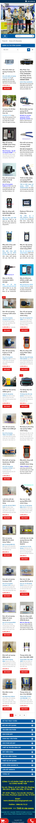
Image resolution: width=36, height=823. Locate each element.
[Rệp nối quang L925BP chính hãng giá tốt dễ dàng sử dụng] (9, 134)
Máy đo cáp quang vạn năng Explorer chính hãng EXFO (26, 246)
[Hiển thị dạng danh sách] (32, 49)
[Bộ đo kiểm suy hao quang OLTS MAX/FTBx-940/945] (27, 101)
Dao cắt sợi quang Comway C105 (8, 580)
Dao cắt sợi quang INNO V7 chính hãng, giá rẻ (8, 618)
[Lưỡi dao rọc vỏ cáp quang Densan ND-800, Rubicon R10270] (27, 530)
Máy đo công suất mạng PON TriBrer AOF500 (26, 352)
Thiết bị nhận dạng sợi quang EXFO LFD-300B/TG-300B (26, 180)
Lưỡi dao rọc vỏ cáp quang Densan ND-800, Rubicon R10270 (26, 541)
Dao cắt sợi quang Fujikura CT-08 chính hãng (8, 352)
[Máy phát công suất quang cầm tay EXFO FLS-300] (9, 236)
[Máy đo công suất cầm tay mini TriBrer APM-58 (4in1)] (27, 608)
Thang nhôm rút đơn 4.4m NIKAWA (26, 693)
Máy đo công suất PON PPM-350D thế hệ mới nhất (8, 213)
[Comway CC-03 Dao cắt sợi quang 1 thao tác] (9, 101)
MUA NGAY (7, 88)
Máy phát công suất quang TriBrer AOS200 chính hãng (26, 462)
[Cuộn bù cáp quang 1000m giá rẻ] (9, 381)
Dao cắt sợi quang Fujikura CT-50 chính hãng (8, 180)
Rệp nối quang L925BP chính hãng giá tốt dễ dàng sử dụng (8, 145)
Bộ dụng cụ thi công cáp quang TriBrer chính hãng (27, 428)
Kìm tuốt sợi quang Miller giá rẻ (8, 656)
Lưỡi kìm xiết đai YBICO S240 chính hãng (8, 501)
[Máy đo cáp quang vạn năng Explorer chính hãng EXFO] (27, 236)
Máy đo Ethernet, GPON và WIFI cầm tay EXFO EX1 (26, 280)
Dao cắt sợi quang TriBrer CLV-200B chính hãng (26, 313)
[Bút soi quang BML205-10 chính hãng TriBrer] (9, 530)
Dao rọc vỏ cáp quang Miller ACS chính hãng (25, 501)
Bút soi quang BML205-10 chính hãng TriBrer (8, 540)
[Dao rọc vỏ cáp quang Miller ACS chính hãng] (27, 491)
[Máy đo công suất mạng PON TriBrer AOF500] (27, 342)
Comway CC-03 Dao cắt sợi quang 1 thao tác (8, 111)
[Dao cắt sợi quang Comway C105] (9, 571)
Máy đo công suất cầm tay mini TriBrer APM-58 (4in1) (26, 618)
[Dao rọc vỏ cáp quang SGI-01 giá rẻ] (27, 571)
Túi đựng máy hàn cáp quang (26, 390)
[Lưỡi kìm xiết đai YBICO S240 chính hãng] (9, 491)
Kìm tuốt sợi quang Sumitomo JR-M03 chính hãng (8, 462)
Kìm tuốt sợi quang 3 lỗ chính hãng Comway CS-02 (26, 144)
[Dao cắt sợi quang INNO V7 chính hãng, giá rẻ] (9, 608)
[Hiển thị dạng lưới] (28, 49)
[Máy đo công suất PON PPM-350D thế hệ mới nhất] (9, 203)
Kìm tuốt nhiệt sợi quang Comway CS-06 (8, 71)
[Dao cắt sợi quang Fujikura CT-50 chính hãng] (9, 169)
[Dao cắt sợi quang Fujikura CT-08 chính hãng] (9, 342)
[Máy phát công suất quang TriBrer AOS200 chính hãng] (27, 452)
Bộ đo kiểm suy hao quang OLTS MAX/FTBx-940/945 (26, 111)
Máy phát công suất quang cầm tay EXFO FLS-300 (9, 246)
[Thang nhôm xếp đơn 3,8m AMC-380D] (27, 647)
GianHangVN (21, 822)
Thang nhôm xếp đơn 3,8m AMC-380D (26, 656)
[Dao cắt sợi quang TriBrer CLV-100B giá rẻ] (9, 418)
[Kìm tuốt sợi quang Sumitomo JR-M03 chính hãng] (9, 452)
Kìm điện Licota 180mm (7, 693)
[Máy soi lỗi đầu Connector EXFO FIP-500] (9, 270)
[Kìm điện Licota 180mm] (9, 684)
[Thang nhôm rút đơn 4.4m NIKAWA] (27, 684)
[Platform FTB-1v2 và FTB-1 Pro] (27, 203)
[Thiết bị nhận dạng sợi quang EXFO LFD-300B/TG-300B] (27, 169)
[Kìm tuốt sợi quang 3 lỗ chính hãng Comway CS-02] (27, 134)
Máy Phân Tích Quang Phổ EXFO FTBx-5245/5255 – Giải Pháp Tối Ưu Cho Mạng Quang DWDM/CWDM (26, 74)
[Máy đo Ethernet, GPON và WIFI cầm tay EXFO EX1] (27, 270)
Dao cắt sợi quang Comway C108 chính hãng (9, 313)
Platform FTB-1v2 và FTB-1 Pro (26, 212)
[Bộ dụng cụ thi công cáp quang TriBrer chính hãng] (27, 418)
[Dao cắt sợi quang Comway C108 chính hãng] (9, 303)
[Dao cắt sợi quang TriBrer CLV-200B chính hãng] (27, 303)
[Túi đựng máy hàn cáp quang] (27, 381)
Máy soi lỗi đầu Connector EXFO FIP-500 (7, 280)
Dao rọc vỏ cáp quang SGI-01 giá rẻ (26, 580)
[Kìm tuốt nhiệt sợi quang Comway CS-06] (9, 61)
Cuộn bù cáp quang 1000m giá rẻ (9, 390)
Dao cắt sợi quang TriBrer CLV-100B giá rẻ (9, 428)
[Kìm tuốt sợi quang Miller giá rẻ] (9, 647)
